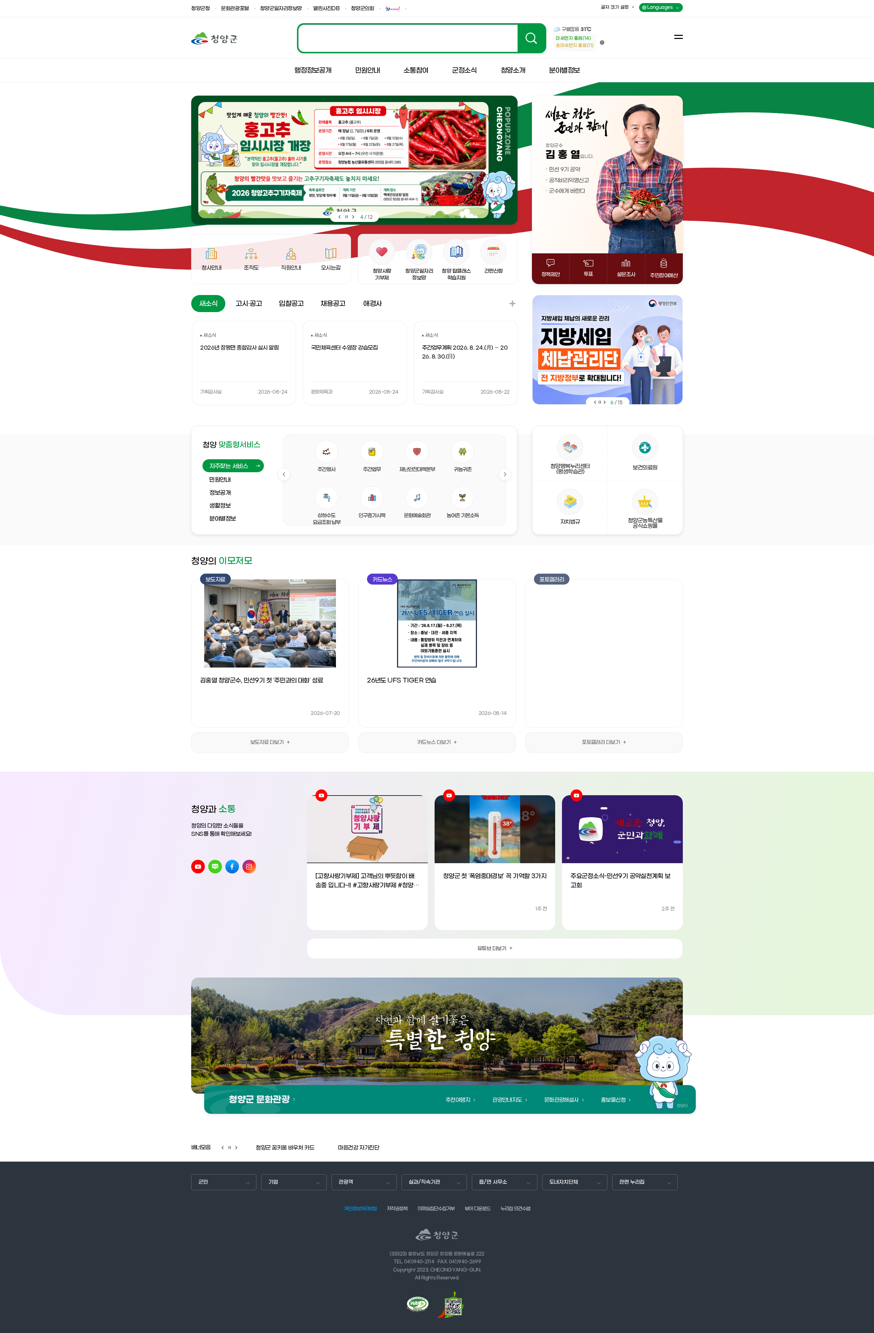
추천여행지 (458, 1100)
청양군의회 (362, 8)
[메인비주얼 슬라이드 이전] (339, 216)
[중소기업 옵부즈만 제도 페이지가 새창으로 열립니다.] (607, 349)
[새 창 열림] (420, 1304)
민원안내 (219, 480)
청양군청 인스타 (249, 866)
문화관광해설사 (561, 1100)
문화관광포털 (235, 8)
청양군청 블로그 (215, 866)
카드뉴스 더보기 (434, 742)
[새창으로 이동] (394, 8)
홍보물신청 (613, 1100)
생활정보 (219, 506)
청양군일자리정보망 (281, 8)
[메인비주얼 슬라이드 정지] (346, 216)
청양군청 (200, 8)
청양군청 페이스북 (232, 866)
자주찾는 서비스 (228, 466)
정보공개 (219, 493)
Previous (284, 474)
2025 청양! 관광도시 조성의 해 (421, 38)
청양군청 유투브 (198, 866)
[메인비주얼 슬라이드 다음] (353, 216)
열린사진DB (326, 8)
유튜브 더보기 (491, 948)
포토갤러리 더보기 (601, 742)
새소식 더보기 (512, 303)
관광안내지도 (507, 1100)
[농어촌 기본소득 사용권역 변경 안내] (343, 160)
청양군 (214, 38)
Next (505, 474)
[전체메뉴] (678, 37)
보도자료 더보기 (267, 742)
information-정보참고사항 (602, 42)
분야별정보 (222, 519)
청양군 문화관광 (259, 1099)
